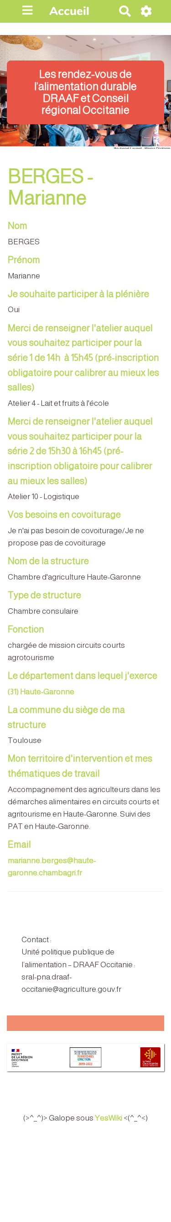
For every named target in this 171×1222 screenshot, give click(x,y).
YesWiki (108, 1118)
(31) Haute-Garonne (41, 691)
